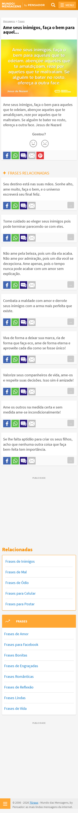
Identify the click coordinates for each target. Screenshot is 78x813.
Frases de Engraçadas (21, 665)
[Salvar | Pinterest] (40, 155)
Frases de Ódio (17, 582)
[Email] (32, 155)
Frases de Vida (15, 708)
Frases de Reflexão (18, 687)
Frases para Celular (20, 593)
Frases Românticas (19, 676)
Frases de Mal (16, 572)
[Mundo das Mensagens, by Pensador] (20, 5)
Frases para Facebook (21, 644)
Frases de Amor (16, 633)
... (70, 205)
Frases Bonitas (15, 655)
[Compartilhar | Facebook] (7, 155)
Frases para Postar (20, 604)
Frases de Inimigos (20, 561)
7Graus (34, 802)
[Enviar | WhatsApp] (15, 155)
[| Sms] (23, 155)
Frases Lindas (15, 697)
